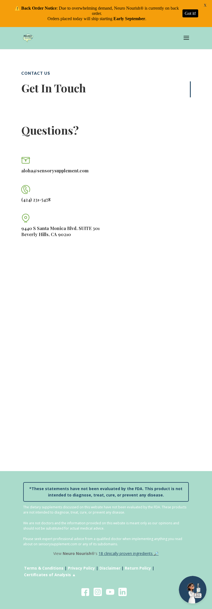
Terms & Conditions (43, 568)
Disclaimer (109, 568)
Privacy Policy (81, 568)
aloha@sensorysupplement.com (55, 170)
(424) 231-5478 (36, 199)
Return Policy (138, 568)
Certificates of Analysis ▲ (50, 574)
